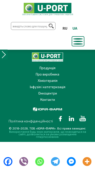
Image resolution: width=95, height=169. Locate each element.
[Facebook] (8, 160)
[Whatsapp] (40, 160)
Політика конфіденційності (31, 121)
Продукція (47, 68)
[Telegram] (56, 160)
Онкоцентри (47, 93)
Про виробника (47, 74)
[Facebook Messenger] (71, 160)
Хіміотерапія (48, 81)
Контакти (47, 100)
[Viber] (24, 160)
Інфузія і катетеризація (47, 87)
